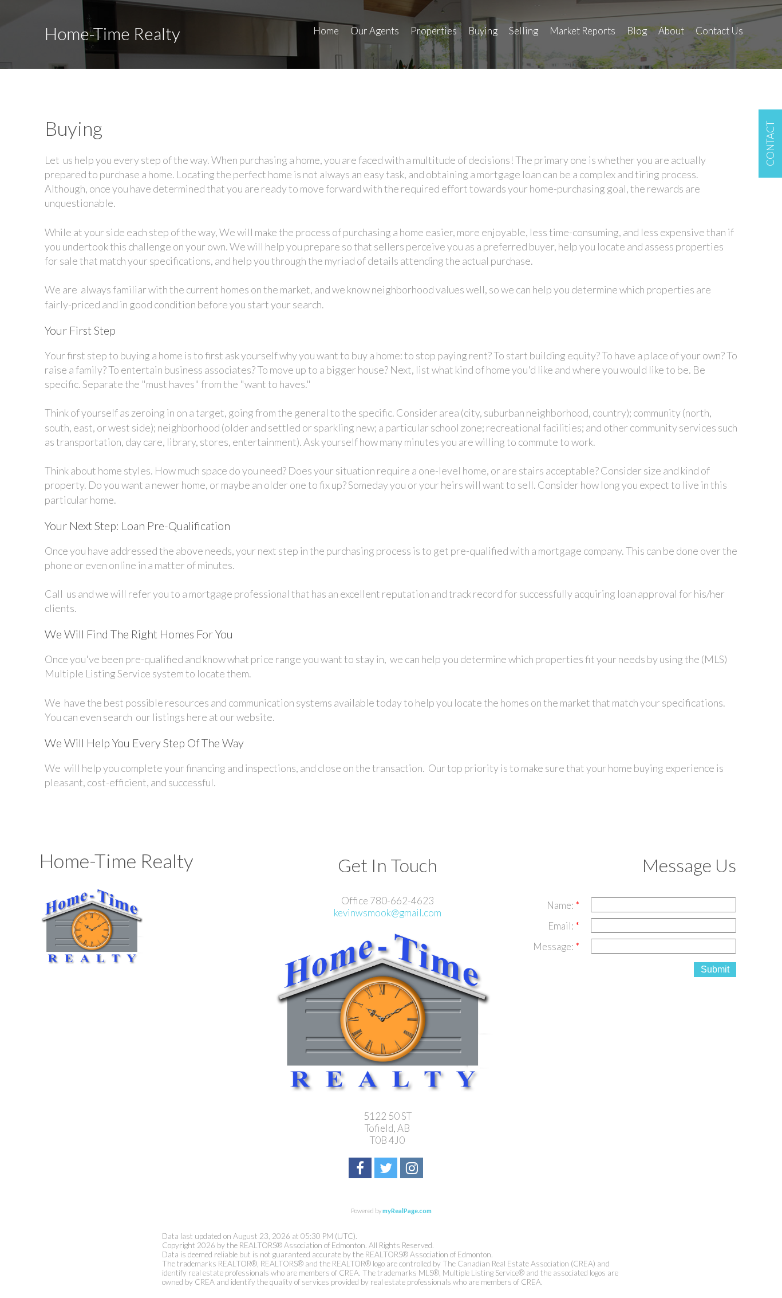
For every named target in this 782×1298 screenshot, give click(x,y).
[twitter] (387, 1169)
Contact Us (719, 31)
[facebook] (361, 1169)
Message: (554, 946)
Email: (561, 926)
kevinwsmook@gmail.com (387, 913)
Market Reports (582, 31)
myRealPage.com (407, 1210)
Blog (637, 31)
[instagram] (413, 1169)
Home (326, 31)
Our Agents (374, 31)
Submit (715, 969)
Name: (561, 905)
